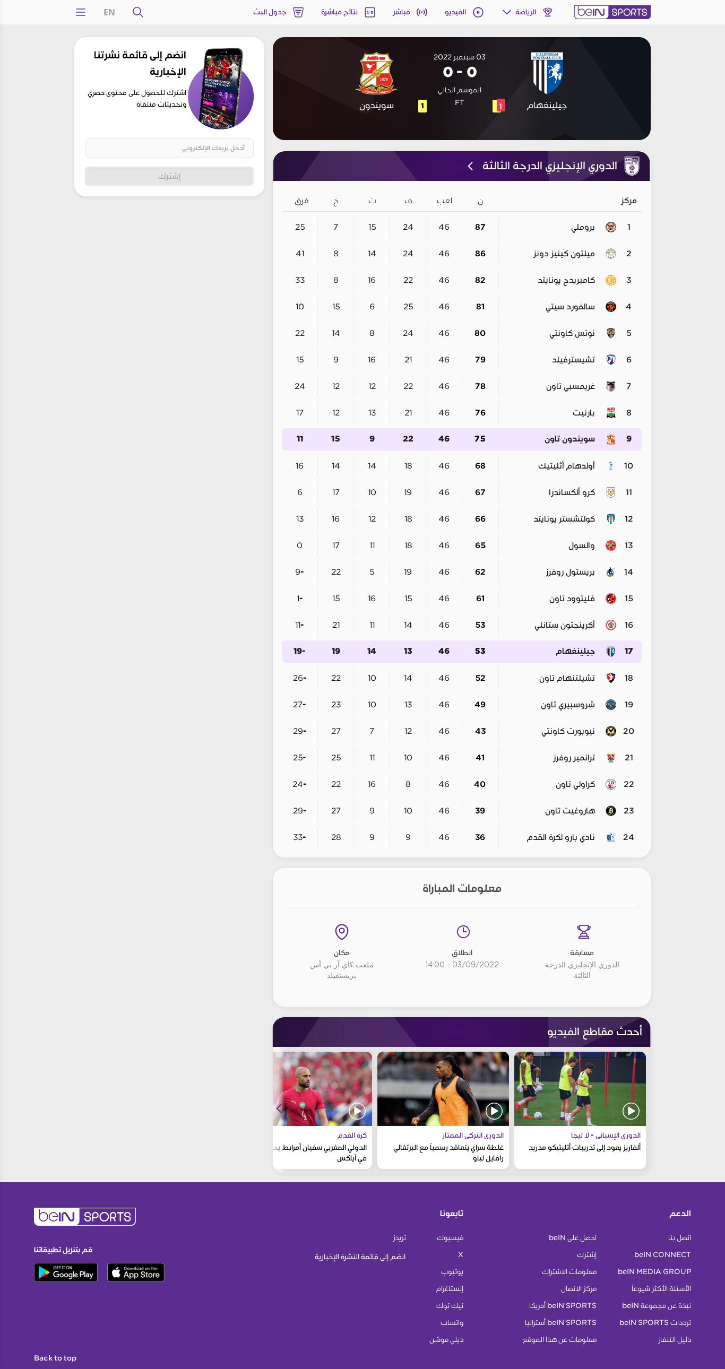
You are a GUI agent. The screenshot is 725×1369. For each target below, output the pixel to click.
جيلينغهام (575, 651)
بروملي (583, 227)
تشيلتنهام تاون (567, 678)
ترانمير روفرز (574, 758)
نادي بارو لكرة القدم (561, 837)
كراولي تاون (575, 784)
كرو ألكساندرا (572, 492)
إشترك (169, 175)
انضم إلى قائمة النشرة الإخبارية (360, 1257)
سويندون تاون (570, 439)
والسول (581, 545)
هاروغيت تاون (570, 811)
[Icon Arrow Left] (279, 1108)
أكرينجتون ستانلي (564, 625)
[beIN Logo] (612, 12)
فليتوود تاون (572, 598)
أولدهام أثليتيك (566, 466)
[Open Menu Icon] (80, 12)
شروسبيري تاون (568, 705)
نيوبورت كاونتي (568, 731)
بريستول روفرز (570, 572)
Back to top (55, 1358)
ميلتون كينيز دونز (564, 253)
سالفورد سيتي (570, 307)
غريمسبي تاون (570, 386)
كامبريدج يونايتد (566, 280)
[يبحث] (138, 12)
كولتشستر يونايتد (564, 519)
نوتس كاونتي (572, 333)
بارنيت (584, 413)
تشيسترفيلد (573, 360)
